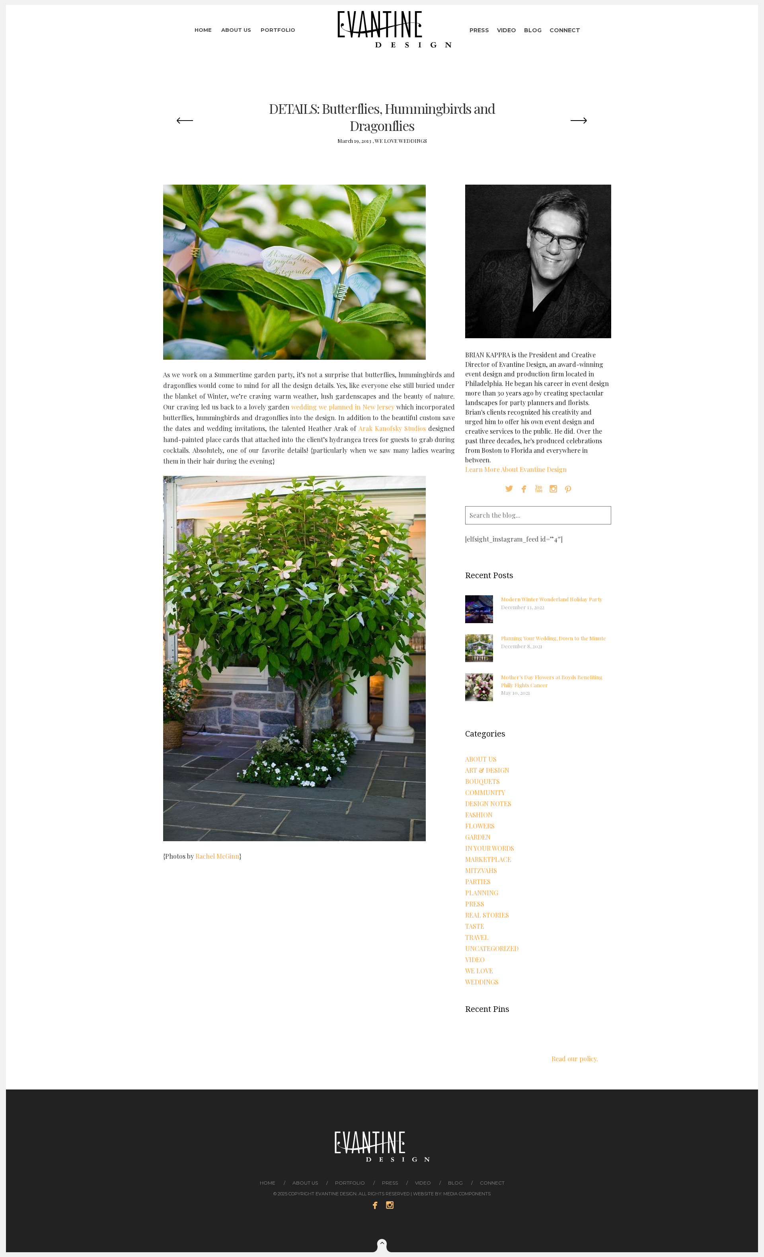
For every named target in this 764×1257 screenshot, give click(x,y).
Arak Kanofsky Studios (392, 428)
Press (479, 30)
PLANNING (481, 893)
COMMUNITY (485, 792)
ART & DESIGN (487, 770)
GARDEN (478, 837)
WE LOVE (386, 140)
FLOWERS (480, 826)
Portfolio (278, 30)
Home (203, 30)
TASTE (474, 926)
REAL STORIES (487, 915)
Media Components (467, 1194)
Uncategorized (491, 948)
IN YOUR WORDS (489, 848)
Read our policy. (575, 1058)
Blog (533, 30)
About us (236, 30)
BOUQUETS (482, 781)
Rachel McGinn (217, 856)
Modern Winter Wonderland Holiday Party (551, 599)
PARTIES (478, 881)
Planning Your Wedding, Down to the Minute (553, 638)
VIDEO (475, 959)
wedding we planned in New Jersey (342, 407)
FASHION (479, 815)
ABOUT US (481, 759)
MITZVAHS (481, 870)
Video (506, 30)
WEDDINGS (413, 140)
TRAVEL (477, 937)
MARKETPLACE (488, 859)
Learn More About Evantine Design (516, 469)
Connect (565, 30)
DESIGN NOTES (488, 803)
